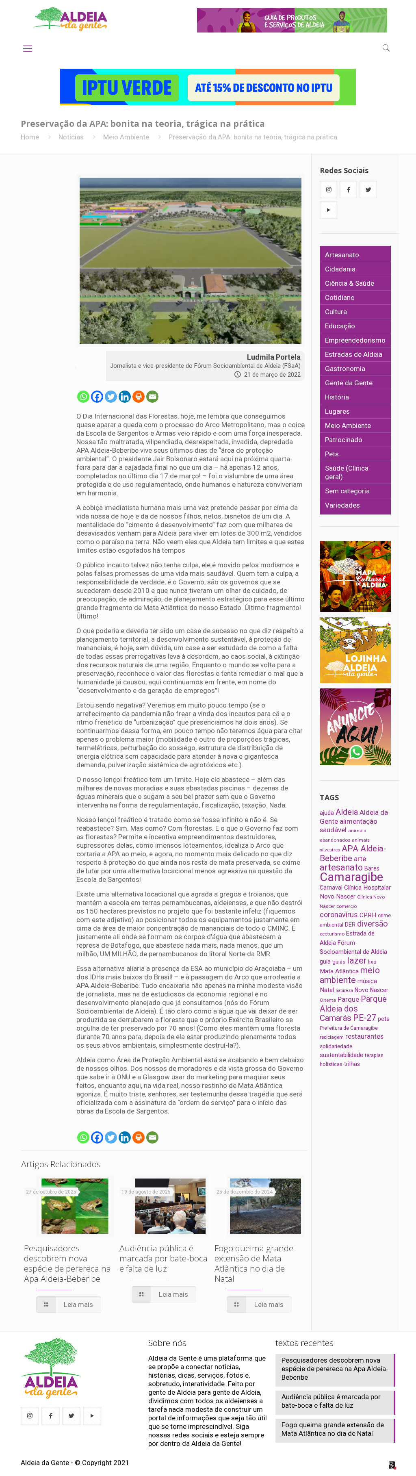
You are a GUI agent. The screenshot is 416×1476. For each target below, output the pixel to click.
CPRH (368, 915)
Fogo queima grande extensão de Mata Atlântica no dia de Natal (253, 1263)
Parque (348, 999)
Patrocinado (343, 440)
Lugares (337, 411)
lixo (372, 962)
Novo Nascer (371, 990)
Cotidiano (340, 297)
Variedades (342, 505)
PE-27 (364, 1018)
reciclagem (332, 1037)
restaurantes (364, 1036)
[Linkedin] (125, 397)
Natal (327, 990)
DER (350, 924)
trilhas (352, 1064)
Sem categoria (347, 491)
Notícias (71, 137)
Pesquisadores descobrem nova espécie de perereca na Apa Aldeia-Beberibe (67, 1263)
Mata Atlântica (339, 971)
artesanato (341, 867)
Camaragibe (351, 877)
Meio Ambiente (126, 137)
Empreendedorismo (355, 340)
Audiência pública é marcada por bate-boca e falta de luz (163, 1258)
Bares (371, 868)
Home (30, 137)
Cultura (336, 312)
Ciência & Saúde (349, 283)
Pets (332, 454)
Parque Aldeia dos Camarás (353, 1008)
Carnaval (331, 887)
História (337, 397)
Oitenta (328, 1000)
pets (384, 1018)
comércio (346, 906)
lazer (356, 960)
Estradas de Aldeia (353, 354)
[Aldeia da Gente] (70, 18)
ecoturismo (332, 934)
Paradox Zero (393, 1465)
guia (325, 961)
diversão (372, 924)
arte (360, 859)
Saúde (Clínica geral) (346, 472)
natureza (344, 990)
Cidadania (340, 269)
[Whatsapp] (83, 397)
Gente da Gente (349, 383)
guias (338, 962)
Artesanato (342, 255)
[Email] (152, 397)
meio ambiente (350, 975)
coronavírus (339, 915)
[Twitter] (111, 397)
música (367, 981)
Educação (340, 326)
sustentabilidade (341, 1055)
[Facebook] (97, 397)
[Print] (138, 397)
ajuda (327, 813)
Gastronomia (345, 369)
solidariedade (336, 1046)
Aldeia (347, 812)
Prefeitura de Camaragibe (349, 1028)
